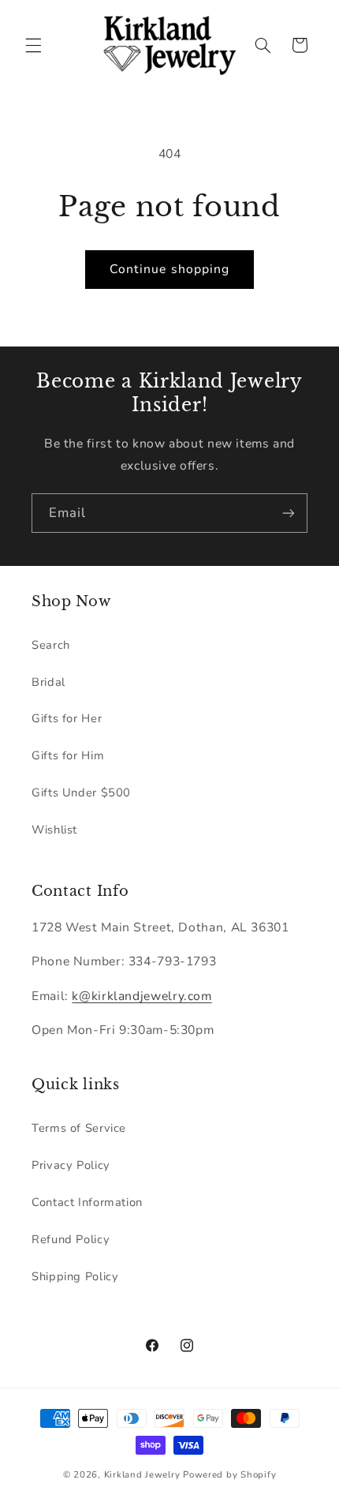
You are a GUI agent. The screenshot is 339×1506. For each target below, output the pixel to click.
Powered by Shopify (229, 1474)
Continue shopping (169, 269)
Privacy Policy (71, 1165)
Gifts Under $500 (81, 792)
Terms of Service (79, 1128)
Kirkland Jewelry (142, 1474)
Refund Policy (71, 1239)
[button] (33, 45)
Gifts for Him (68, 755)
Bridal (48, 682)
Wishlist (54, 829)
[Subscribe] (288, 512)
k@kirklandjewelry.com (141, 996)
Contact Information (87, 1202)
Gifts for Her (67, 718)
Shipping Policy (75, 1276)
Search (51, 645)
